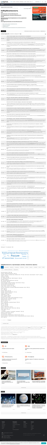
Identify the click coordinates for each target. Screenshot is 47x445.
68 (7, 275)
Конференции (15, 423)
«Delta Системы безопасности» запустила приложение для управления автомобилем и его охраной (22, 93)
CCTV (4, 254)
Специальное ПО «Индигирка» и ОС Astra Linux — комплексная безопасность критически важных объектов (24, 75)
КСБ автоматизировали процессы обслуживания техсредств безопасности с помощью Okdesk (22, 84)
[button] (42, 2)
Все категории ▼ (28, 8)
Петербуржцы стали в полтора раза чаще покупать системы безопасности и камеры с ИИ (21, 42)
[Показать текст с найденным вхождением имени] (20, 33)
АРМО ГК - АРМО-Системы (5, 306)
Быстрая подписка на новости (8, 432)
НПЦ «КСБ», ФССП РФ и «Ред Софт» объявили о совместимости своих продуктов (19, 101)
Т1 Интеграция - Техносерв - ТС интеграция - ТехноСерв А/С (10, 311)
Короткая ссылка (5, 323)
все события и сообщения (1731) (15, 33)
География (35, 267)
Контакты (25, 427)
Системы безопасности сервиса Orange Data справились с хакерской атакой (19, 108)
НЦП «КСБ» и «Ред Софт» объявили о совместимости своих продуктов (18, 97)
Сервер (24, 256)
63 (21, 278)
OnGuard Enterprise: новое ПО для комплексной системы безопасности (18, 229)
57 (17, 280)
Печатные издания (16, 429)
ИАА (2, 269)
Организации (6, 267)
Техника (14, 427)
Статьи (40, 267)
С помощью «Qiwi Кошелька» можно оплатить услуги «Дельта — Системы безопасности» (21, 186)
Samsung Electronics (4, 313)
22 (23, 311)
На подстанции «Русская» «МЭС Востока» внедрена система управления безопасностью (21, 161)
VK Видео (32, 425)
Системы (26, 267)
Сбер (8, 256)
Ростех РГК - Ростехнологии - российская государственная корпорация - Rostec (13, 287)
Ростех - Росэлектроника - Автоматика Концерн (8, 302)
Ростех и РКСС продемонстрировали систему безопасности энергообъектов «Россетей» (20, 152)
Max (31, 423)
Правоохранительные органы (13, 250)
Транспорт (24, 254)
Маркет (14, 425)
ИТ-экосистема (8, 258)
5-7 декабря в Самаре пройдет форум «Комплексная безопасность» (17, 215)
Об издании (25, 423)
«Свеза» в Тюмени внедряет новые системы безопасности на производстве (19, 36)
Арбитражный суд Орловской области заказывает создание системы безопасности (20, 203)
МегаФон (2, 303)
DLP (5, 256)
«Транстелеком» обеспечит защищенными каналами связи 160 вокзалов (18, 114)
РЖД (27, 254)
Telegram (32, 428)
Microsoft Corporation (24, 250)
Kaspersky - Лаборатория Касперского (7, 273)
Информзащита (3, 294)
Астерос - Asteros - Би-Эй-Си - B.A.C (6, 286)
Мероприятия (16, 269)
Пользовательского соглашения (15, 443)
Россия (15, 255)
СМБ (27, 256)
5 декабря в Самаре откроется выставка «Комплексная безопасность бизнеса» (19, 224)
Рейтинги (3, 425)
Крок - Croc (2, 304)
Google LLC (2, 275)
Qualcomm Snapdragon (4, 251)
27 (7, 305)
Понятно (43, 443)
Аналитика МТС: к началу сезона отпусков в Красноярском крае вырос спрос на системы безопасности (23, 48)
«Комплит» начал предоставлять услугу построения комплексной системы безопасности (21, 171)
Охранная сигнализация (6, 25)
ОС (8, 255)
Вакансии (25, 425)
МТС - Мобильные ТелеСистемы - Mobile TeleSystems (9, 278)
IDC (27, 257)
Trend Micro (3, 305)
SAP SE (2, 317)
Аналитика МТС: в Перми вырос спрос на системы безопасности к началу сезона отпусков (21, 53)
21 (10, 313)
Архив (3, 428)
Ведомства (11, 267)
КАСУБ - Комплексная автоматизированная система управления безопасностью (14, 27)
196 (11, 272)
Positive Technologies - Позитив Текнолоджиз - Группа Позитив (11, 282)
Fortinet (2, 288)
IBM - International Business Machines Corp (8, 280)
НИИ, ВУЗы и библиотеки (8, 269)
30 (7, 303)
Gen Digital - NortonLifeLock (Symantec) (7, 291)
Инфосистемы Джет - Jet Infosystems (6, 298)
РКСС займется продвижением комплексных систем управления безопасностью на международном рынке (24, 191)
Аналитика (3, 424)
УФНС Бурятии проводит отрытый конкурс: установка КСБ (16, 238)
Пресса (43, 267)
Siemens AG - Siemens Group (5, 312)
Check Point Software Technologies (6, 283)
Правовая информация (6, 437)
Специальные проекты (16, 424)
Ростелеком (3, 279)
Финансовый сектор (20, 258)
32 (21, 297)
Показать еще (23, 387)
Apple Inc (2, 301)
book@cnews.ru (43, 31)
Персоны (31, 267)
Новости (3, 423)
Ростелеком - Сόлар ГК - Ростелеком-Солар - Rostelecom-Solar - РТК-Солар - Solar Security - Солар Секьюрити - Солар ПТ (20, 274)
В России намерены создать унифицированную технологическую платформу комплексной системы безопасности (25, 197)
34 (8, 294)
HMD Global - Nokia (4, 299)
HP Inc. (2, 289)
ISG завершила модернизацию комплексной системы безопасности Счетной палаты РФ (21, 180)
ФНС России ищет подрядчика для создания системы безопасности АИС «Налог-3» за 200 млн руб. (22, 141)
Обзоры (3, 427)
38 (10, 290)
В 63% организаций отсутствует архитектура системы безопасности (17, 175)
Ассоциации (17, 267)
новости (29, 327)
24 (4, 310)
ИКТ (2, 267)
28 (7, 304)
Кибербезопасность (5, 26)
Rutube (32, 427)
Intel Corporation (3, 281)
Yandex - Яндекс (3, 309)
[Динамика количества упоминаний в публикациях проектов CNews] (45, 34)
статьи (41, 327)
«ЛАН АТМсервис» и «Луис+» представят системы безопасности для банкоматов (19, 118)
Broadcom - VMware (4, 290)
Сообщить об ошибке (6, 436)
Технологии (22, 267)
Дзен (31, 429)
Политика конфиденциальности (8, 435)
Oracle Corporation (4, 296)
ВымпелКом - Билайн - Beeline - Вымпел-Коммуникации (10, 297)
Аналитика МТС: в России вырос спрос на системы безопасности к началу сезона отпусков (21, 64)
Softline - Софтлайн (4, 295)
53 (9, 281)
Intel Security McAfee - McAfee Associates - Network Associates (10, 314)
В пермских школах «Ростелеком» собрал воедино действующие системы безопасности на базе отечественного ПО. (25, 69)
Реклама (25, 424)
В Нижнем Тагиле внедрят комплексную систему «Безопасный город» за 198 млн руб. (20, 157)
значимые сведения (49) (5, 33)
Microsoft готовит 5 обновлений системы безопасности (15, 234)
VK (31, 424)
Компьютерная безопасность (15, 252)
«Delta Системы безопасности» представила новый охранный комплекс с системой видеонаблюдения (23, 88)
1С (1, 310)
